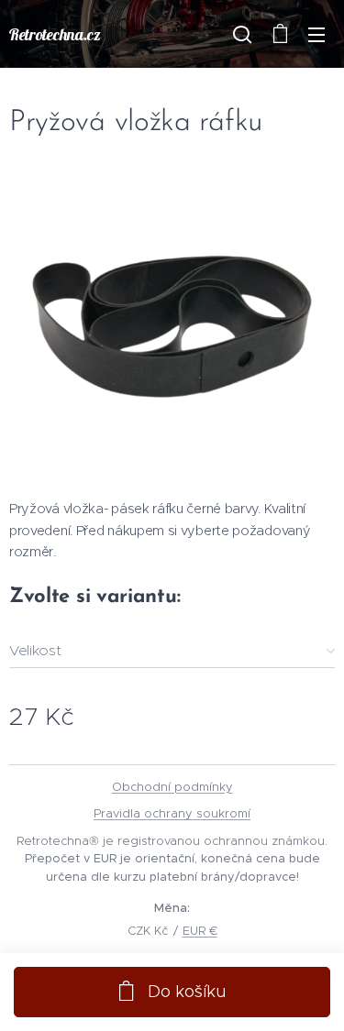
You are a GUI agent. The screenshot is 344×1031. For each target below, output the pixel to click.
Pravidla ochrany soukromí (172, 813)
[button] (242, 34)
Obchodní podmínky (172, 787)
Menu (316, 34)
